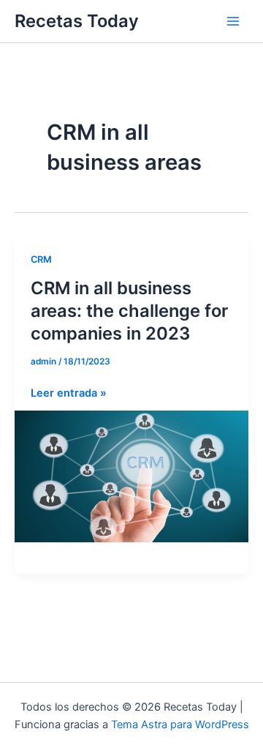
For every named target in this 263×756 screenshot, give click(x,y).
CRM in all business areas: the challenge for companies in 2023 (129, 310)
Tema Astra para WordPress (180, 724)
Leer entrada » (69, 394)
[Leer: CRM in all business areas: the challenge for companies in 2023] (131, 475)
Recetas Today (77, 20)
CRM (41, 259)
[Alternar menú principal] (233, 21)
